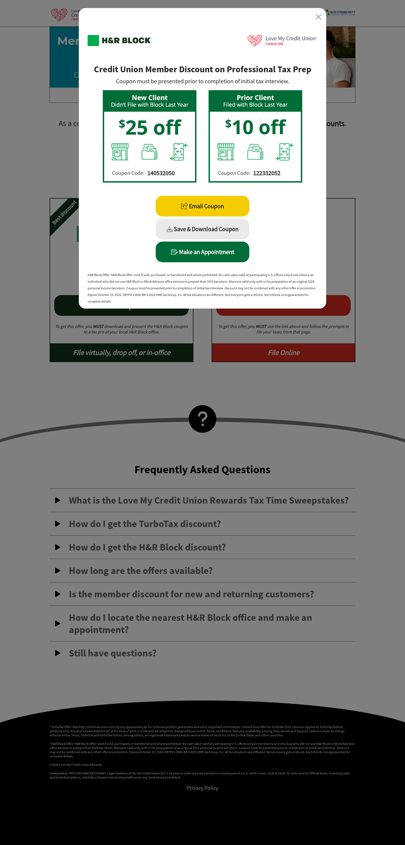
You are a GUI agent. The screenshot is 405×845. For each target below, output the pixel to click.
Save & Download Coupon (206, 229)
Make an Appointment (206, 252)
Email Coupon (206, 206)
